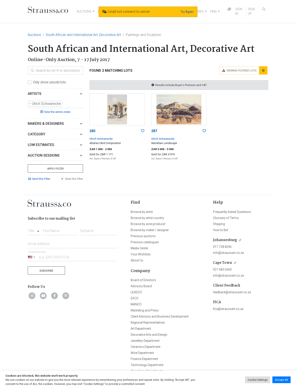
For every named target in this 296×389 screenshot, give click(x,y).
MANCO (136, 304)
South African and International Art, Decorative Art (83, 35)
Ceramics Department (145, 346)
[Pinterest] (66, 295)
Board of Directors (143, 280)
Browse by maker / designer (150, 230)
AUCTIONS (84, 11)
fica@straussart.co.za (228, 309)
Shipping (219, 224)
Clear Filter (74, 178)
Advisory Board (141, 286)
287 (154, 131)
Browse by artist (142, 212)
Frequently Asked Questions (232, 212)
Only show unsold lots (49, 82)
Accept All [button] (281, 379)
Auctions (34, 35)
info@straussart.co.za (228, 252)
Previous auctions (143, 236)
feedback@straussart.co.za (232, 292)
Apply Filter (55, 168)
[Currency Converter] (229, 9)
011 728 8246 (222, 246)
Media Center (139, 248)
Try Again (187, 11)
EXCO (134, 298)
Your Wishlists (141, 254)
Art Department (141, 328)
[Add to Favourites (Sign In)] (142, 131)
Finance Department (144, 359)
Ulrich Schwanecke (101, 138)
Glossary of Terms (226, 218)
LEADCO (136, 292)
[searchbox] (64, 103)
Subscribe (46, 270)
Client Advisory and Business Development (160, 316)
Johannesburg (225, 240)
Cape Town (222, 263)
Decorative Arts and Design (149, 334)
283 (92, 131)
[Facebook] (54, 295)
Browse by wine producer (148, 224)
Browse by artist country (147, 218)
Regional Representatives (148, 322)
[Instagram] (32, 295)
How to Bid (220, 230)
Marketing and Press (145, 310)
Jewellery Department (145, 340)
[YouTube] (43, 295)
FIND (213, 11)
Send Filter (41, 178)
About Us (137, 260)
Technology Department (147, 365)
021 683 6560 (222, 269)
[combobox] (55, 104)
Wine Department (142, 353)
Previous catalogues (145, 242)
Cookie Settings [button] (258, 379)
